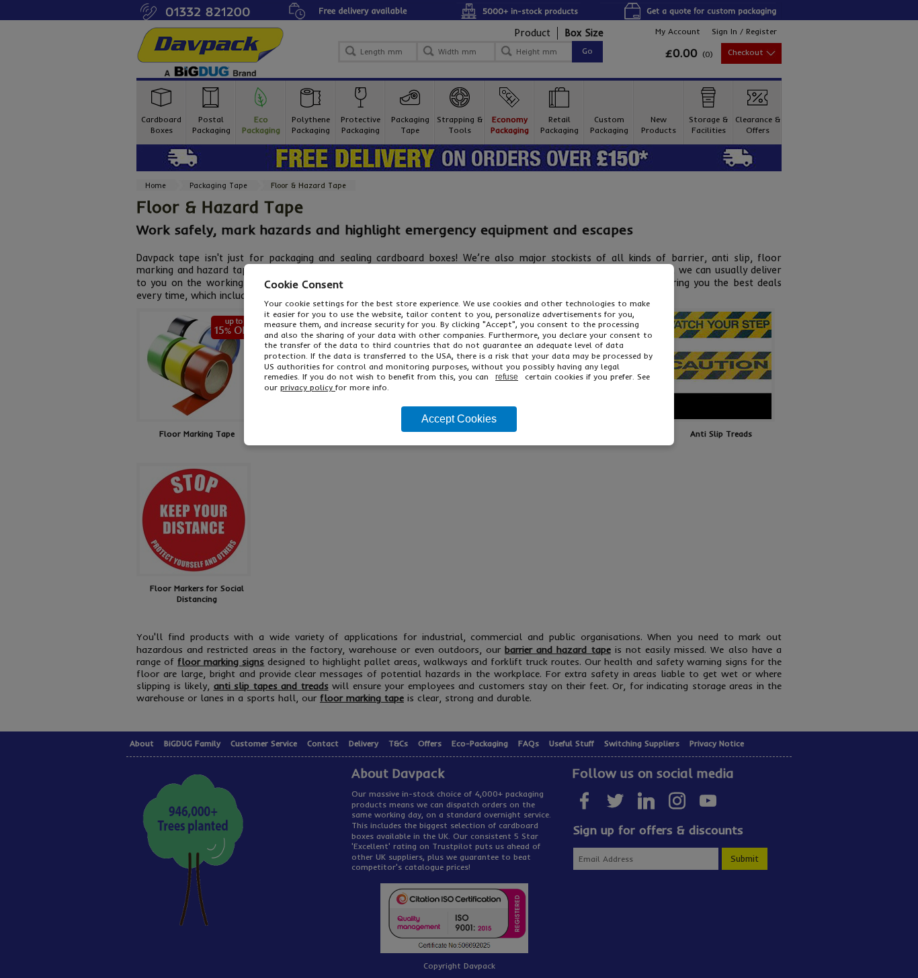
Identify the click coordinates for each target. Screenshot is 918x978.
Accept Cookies (459, 419)
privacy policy (307, 387)
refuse (506, 377)
